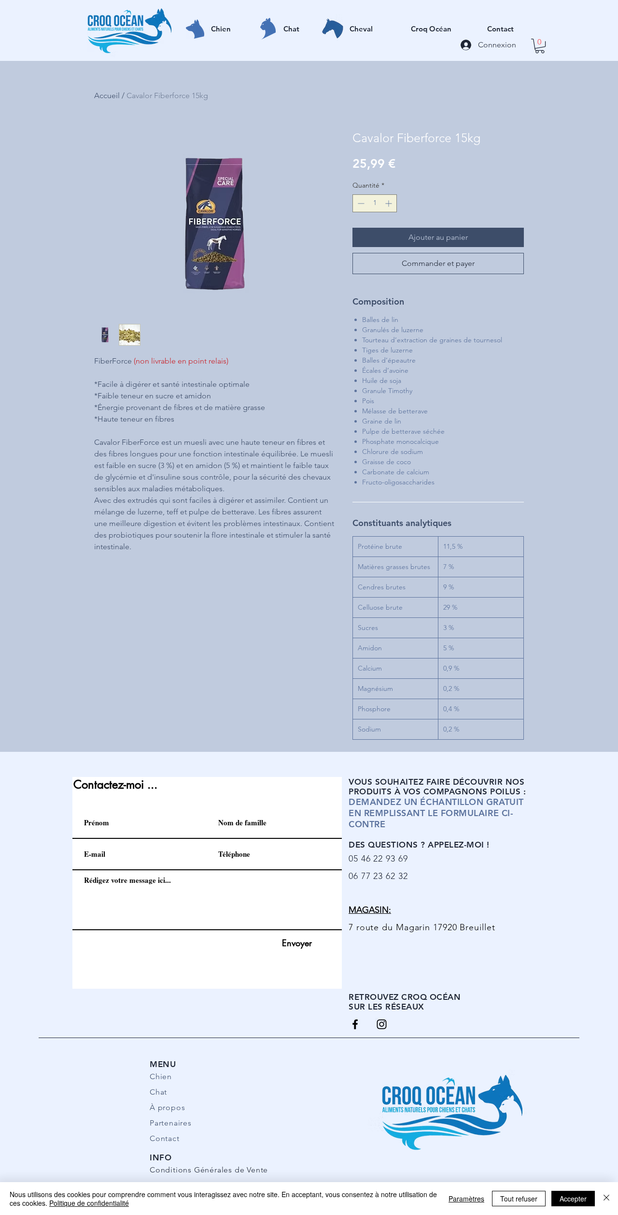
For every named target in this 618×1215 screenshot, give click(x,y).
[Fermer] (606, 1198)
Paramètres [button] (466, 1198)
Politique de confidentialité (89, 1203)
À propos (167, 1107)
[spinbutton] (374, 203)
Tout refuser (518, 1198)
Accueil (107, 95)
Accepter (573, 1198)
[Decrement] (360, 203)
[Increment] (389, 203)
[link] (539, 46)
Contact (165, 1138)
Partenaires (171, 1122)
